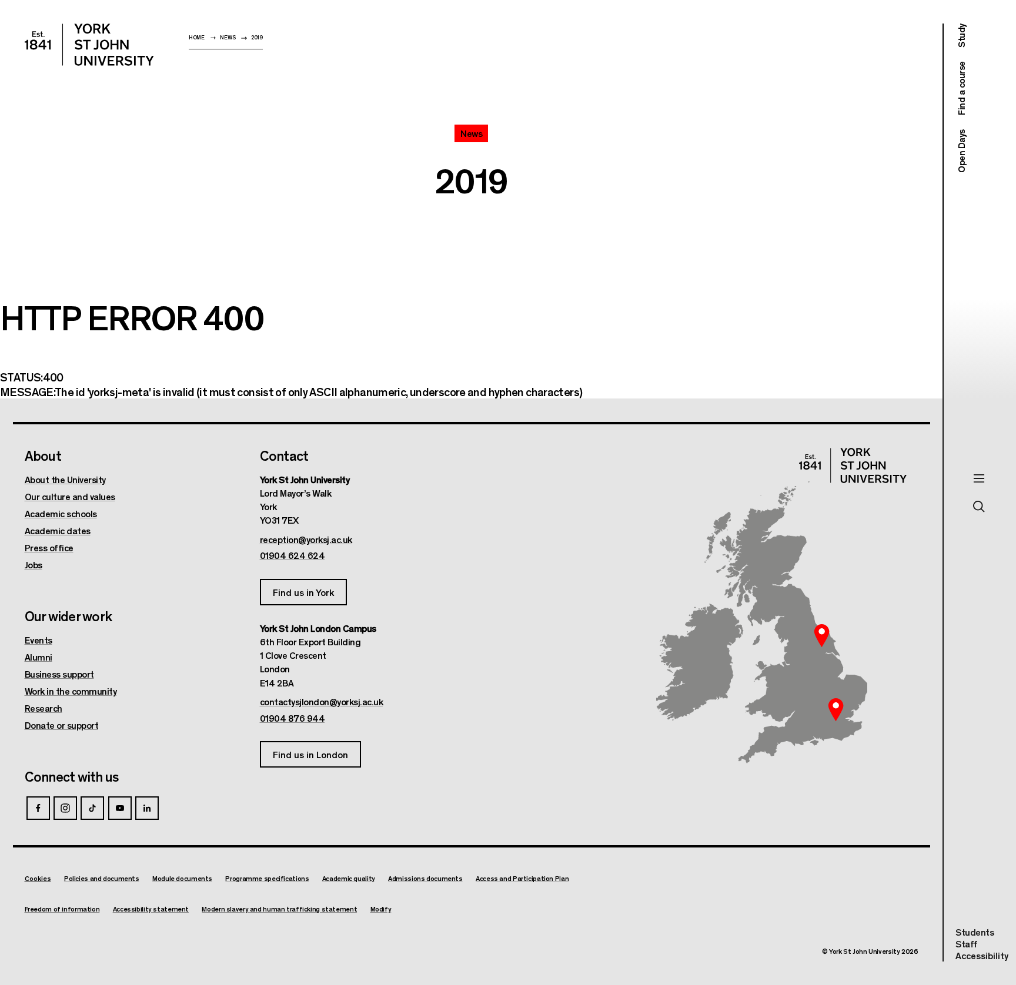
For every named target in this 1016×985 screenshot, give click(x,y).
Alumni (38, 657)
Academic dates (58, 531)
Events (38, 640)
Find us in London (310, 754)
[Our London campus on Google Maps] (836, 710)
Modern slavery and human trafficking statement (279, 908)
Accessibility (981, 955)
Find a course (961, 89)
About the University (65, 479)
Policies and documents (101, 878)
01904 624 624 (292, 555)
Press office (49, 548)
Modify (381, 908)
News (227, 37)
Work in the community (71, 691)
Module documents (182, 878)
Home (197, 37)
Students (974, 932)
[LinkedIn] (147, 808)
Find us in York (303, 592)
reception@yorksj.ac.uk (306, 539)
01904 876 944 (292, 718)
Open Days (961, 151)
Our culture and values (70, 496)
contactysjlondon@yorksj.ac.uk (321, 702)
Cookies (38, 878)
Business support (59, 674)
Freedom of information (62, 908)
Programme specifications (267, 878)
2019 (257, 37)
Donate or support (62, 725)
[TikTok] (92, 808)
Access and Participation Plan (522, 878)
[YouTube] (120, 808)
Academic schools (61, 514)
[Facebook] (38, 808)
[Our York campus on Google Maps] (822, 635)
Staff (966, 943)
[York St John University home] (89, 45)
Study (961, 36)
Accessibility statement (151, 908)
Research (43, 708)
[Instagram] (65, 808)
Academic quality (348, 878)
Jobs (33, 565)
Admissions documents (425, 878)
